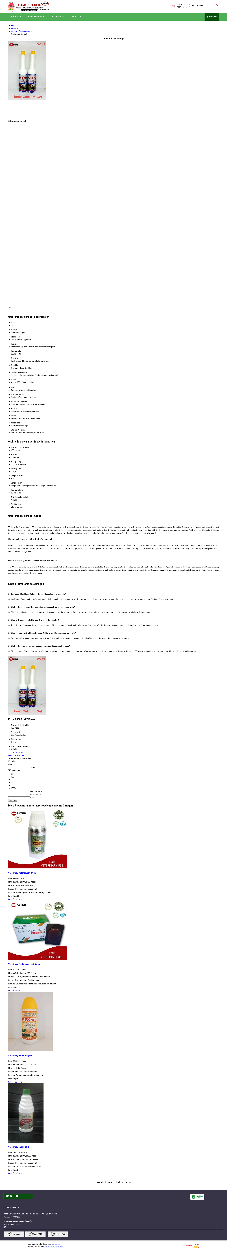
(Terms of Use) (56, 1244)
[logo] (28, 11)
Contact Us (75, 16)
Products (14, 28)
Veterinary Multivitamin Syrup (22, 873)
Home (13, 25)
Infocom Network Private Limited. (54, 1247)
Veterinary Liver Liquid (18, 1147)
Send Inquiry (213, 16)
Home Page (16, 16)
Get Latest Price (17, 753)
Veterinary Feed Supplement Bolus (24, 964)
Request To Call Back (16, 755)
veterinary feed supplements (22, 31)
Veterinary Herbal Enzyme (20, 1055)
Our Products (57, 16)
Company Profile (35, 16)
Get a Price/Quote (15, 899)
